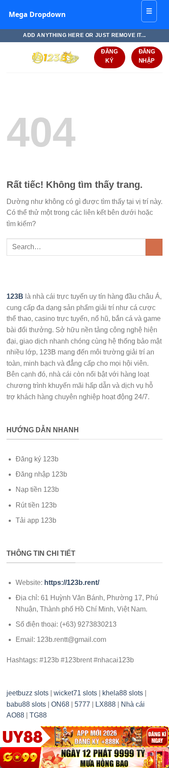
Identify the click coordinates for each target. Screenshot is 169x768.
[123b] (55, 57)
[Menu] (11, 57)
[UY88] (84, 736)
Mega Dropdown (37, 14)
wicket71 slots (75, 693)
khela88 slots (122, 693)
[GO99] (84, 757)
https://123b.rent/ (71, 582)
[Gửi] (154, 247)
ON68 (60, 704)
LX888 (105, 704)
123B (14, 296)
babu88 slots (26, 704)
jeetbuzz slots (27, 693)
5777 (82, 704)
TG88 (38, 715)
